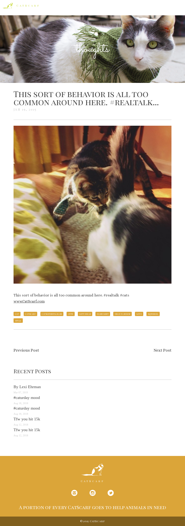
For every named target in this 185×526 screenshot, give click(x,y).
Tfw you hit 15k (27, 419)
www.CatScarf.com (29, 301)
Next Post (162, 350)
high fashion (122, 313)
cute (70, 313)
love (139, 313)
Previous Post (26, 350)
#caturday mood (27, 398)
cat (17, 313)
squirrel (153, 313)
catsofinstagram (52, 313)
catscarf (30, 313)
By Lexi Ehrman (27, 387)
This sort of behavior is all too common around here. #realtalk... (86, 97)
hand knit (103, 313)
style (18, 320)
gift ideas (85, 313)
